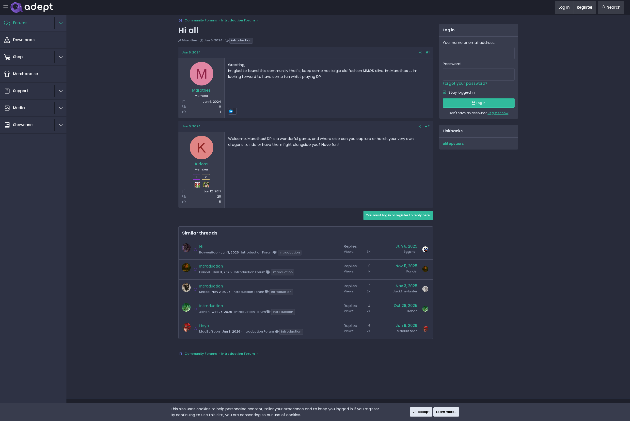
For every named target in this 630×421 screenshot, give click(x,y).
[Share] (421, 52)
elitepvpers (453, 143)
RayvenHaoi (208, 252)
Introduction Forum (256, 252)
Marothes (190, 40)
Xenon (204, 311)
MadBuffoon (209, 331)
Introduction (211, 266)
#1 (427, 52)
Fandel (204, 272)
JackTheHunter (405, 291)
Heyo (204, 326)
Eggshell (410, 251)
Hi (201, 246)
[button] (63, 23)
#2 (427, 126)
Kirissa (204, 291)
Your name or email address (468, 42)
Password (451, 63)
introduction (241, 40)
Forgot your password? (465, 83)
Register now (498, 113)
